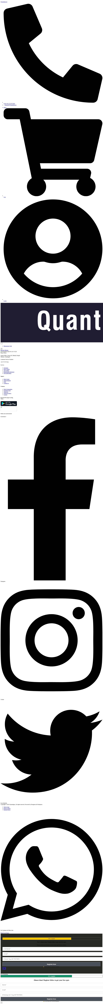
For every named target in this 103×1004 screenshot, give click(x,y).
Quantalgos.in (4, 1)
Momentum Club (8, 346)
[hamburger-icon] (2, 343)
